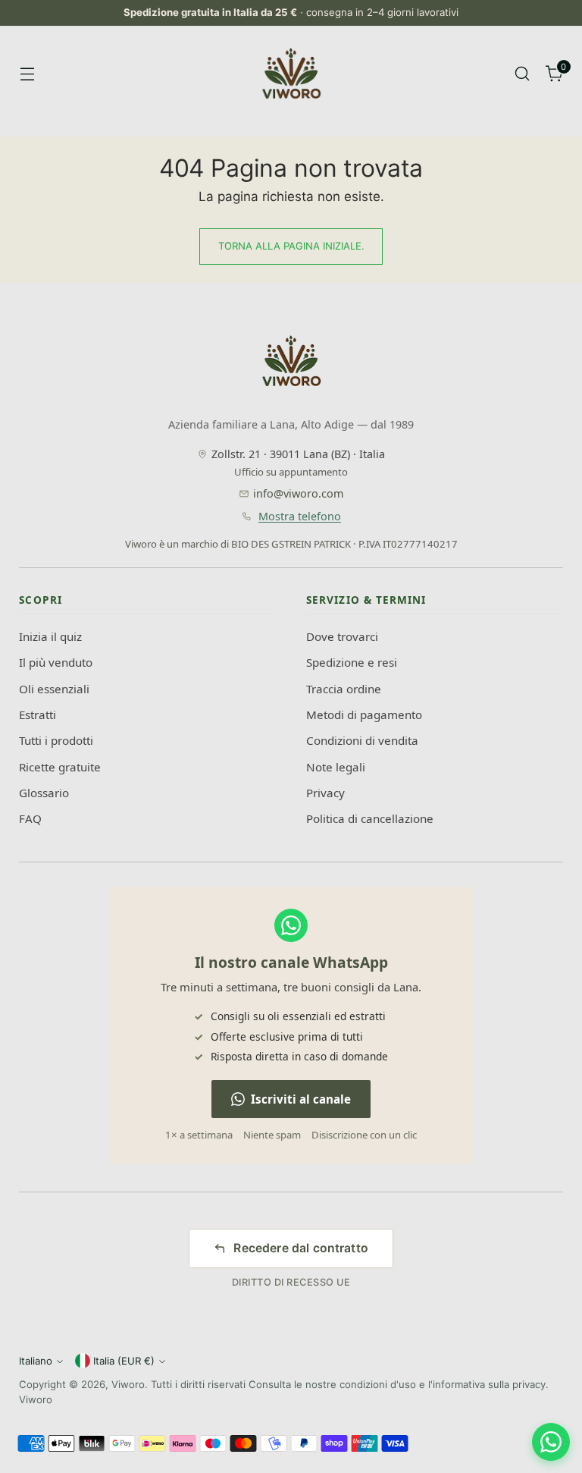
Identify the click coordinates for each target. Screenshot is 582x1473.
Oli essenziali (54, 688)
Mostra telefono (299, 516)
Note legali (335, 766)
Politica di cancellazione (369, 818)
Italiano (35, 1361)
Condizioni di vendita (362, 740)
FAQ (30, 818)
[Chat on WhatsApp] (551, 1442)
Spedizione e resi (351, 662)
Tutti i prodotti (56, 740)
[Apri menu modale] (26, 74)
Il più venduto (55, 662)
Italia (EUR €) (124, 1361)
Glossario (44, 792)
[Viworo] (291, 73)
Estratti (37, 714)
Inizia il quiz (50, 636)
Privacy (325, 792)
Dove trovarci (342, 636)
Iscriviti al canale (301, 1099)
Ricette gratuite (60, 766)
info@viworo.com (298, 493)
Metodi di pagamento (364, 714)
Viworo (128, 1384)
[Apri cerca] (522, 74)
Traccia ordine (343, 688)
